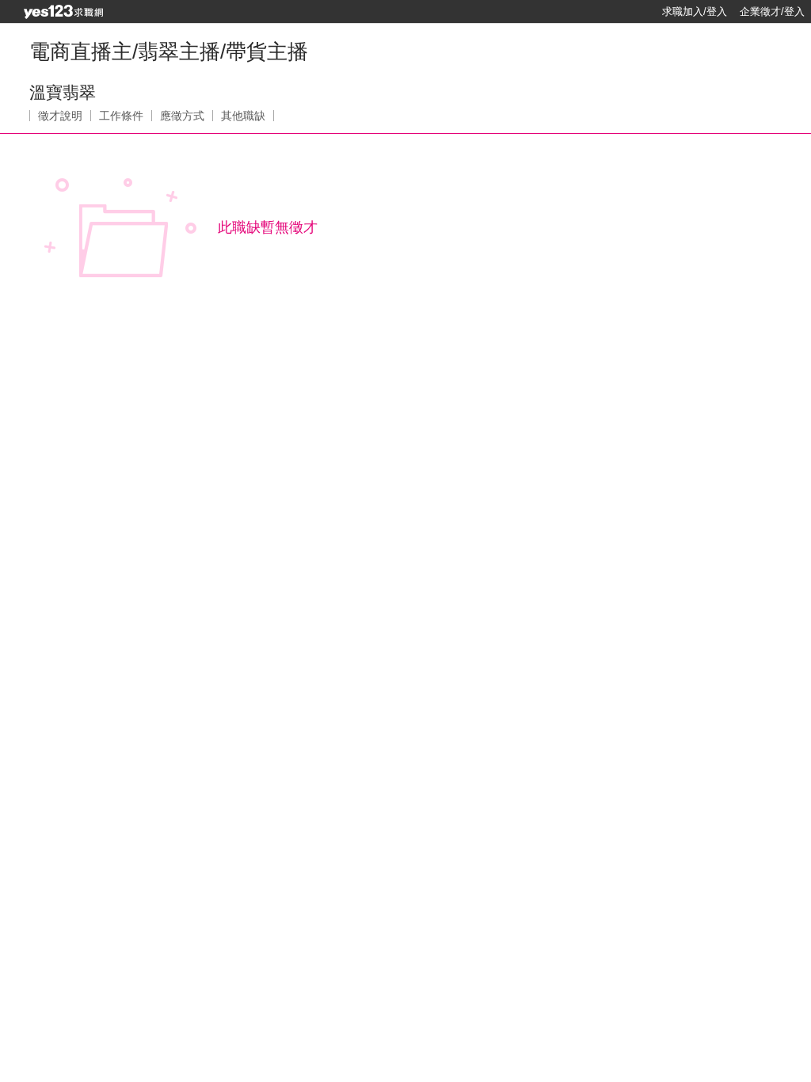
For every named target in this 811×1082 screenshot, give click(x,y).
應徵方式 (182, 115)
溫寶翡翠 (62, 92)
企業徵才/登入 (772, 11)
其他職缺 (243, 115)
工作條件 (121, 115)
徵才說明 (60, 115)
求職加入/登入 (694, 11)
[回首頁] (63, 12)
